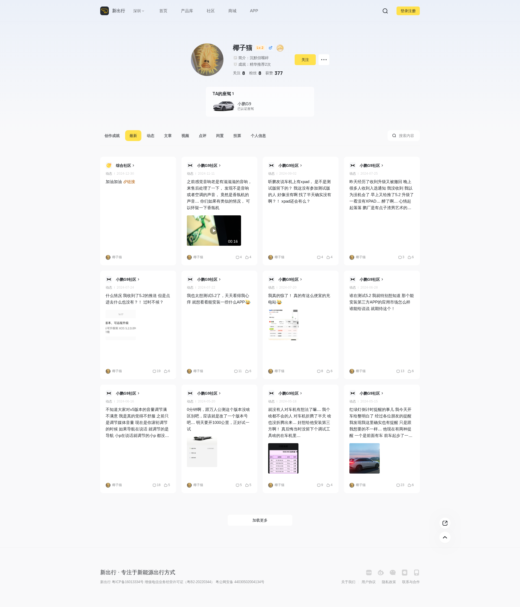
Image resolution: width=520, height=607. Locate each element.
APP (254, 10)
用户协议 (369, 582)
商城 (232, 10)
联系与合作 (411, 582)
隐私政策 (389, 582)
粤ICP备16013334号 (128, 582)
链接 (131, 181)
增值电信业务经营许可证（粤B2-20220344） (179, 582)
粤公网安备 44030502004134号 (240, 582)
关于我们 (348, 582)
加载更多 (260, 520)
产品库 (187, 10)
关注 (305, 59)
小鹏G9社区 (207, 165)
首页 (163, 10)
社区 (211, 10)
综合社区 (123, 165)
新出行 (118, 10)
